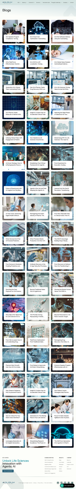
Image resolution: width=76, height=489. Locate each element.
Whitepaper (61, 464)
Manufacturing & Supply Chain (50, 468)
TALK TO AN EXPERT (8, 471)
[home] (7, 2)
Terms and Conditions (48, 482)
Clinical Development (49, 462)
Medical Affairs (47, 471)
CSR (67, 466)
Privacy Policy (40, 482)
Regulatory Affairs (48, 464)
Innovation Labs (46, 2)
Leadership (69, 462)
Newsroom (69, 468)
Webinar (60, 471)
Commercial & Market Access (50, 466)
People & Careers (70, 464)
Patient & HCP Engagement (50, 473)
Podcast (60, 466)
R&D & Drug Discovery (49, 460)
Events (60, 468)
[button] (19, 2)
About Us (68, 460)
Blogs (60, 460)
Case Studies (61, 462)
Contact (72, 2)
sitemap (34, 482)
